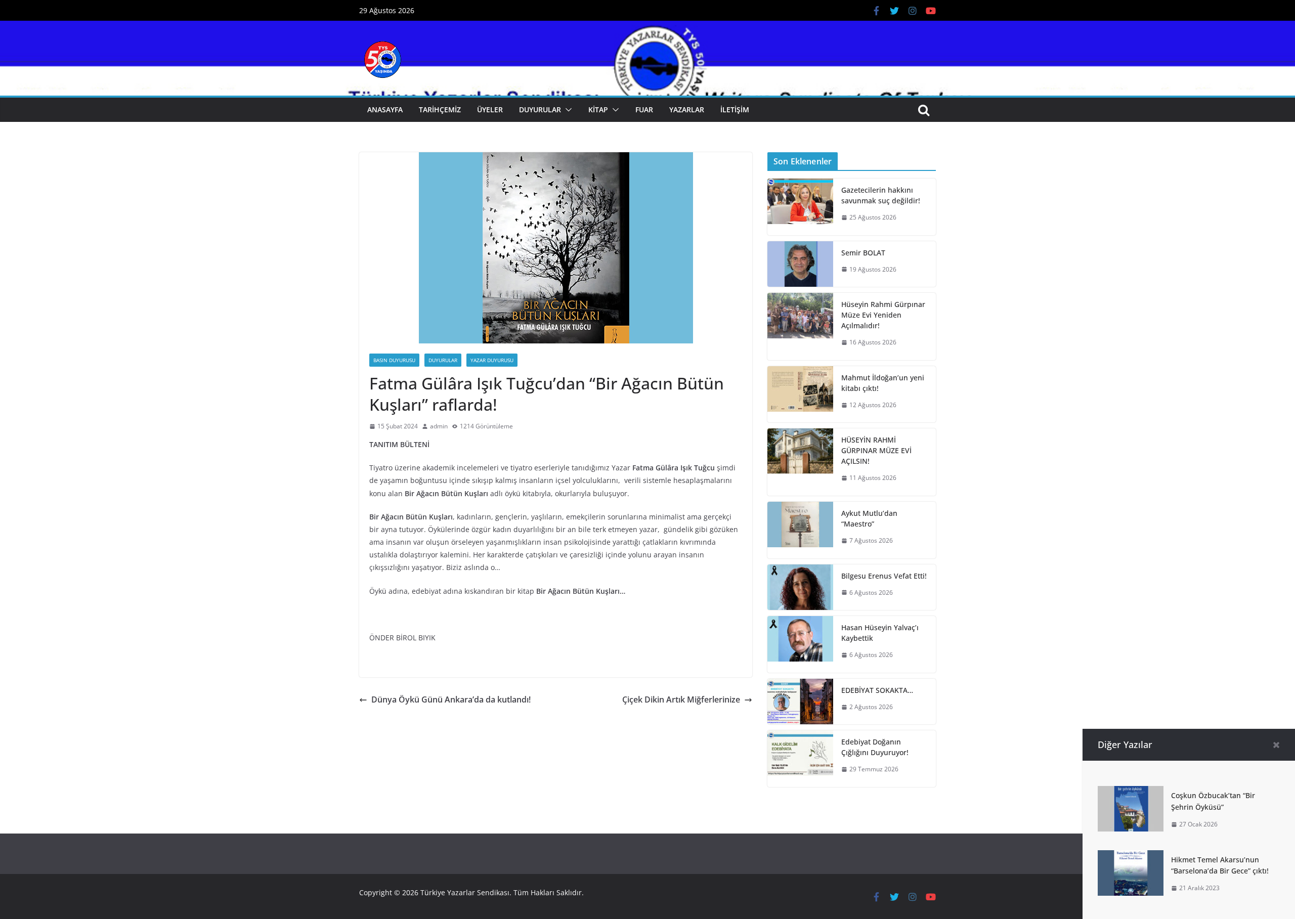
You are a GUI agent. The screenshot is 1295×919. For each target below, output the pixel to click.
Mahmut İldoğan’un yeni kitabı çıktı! (882, 383)
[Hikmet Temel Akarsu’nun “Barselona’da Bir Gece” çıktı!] (1130, 857)
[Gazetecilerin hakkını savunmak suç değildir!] (800, 207)
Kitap (598, 109)
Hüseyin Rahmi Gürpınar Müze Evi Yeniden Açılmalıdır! (883, 314)
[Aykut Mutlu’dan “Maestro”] (800, 530)
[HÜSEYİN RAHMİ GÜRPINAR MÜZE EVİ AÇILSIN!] (800, 462)
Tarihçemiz (440, 109)
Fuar (644, 109)
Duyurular (540, 109)
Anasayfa (385, 109)
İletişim (734, 109)
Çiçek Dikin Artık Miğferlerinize (681, 699)
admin (439, 426)
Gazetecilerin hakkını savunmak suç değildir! (880, 195)
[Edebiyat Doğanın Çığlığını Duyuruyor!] (800, 758)
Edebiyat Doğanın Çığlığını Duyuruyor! (875, 747)
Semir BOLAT (863, 252)
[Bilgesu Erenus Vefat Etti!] (800, 587)
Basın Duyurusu (394, 360)
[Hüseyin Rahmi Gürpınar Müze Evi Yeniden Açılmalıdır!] (800, 326)
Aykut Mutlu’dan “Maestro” (869, 518)
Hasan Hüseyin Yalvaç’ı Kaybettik (880, 633)
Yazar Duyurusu (491, 360)
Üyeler (490, 109)
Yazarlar (686, 109)
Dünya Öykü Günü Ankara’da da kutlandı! (451, 699)
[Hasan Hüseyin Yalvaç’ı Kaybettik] (800, 644)
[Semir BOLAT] (800, 264)
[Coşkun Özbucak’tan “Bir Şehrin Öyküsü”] (1130, 793)
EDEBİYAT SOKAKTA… (877, 690)
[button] (566, 110)
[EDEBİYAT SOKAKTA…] (800, 702)
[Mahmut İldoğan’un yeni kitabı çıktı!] (800, 394)
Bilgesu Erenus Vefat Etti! (884, 576)
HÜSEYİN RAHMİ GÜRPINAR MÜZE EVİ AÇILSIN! (876, 450)
